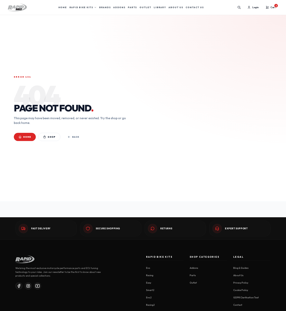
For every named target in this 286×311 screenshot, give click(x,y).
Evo (148, 267)
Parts (132, 7)
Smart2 (150, 290)
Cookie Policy (240, 290)
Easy (148, 282)
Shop (51, 137)
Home (62, 7)
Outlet (145, 7)
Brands (105, 7)
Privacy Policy (240, 282)
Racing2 (150, 304)
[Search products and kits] (239, 7)
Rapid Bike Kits (81, 7)
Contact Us (195, 7)
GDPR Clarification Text (246, 297)
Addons (119, 7)
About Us (175, 7)
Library (160, 7)
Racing (149, 275)
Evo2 (149, 297)
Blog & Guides (240, 267)
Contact (237, 304)
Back (75, 137)
